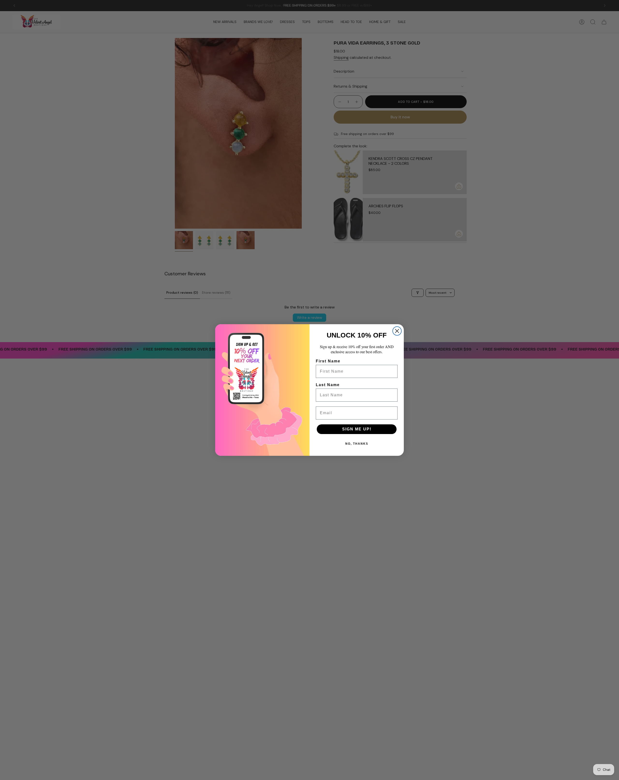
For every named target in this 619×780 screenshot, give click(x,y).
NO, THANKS (356, 443)
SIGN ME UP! (356, 429)
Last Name (328, 385)
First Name (328, 361)
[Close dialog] (397, 331)
